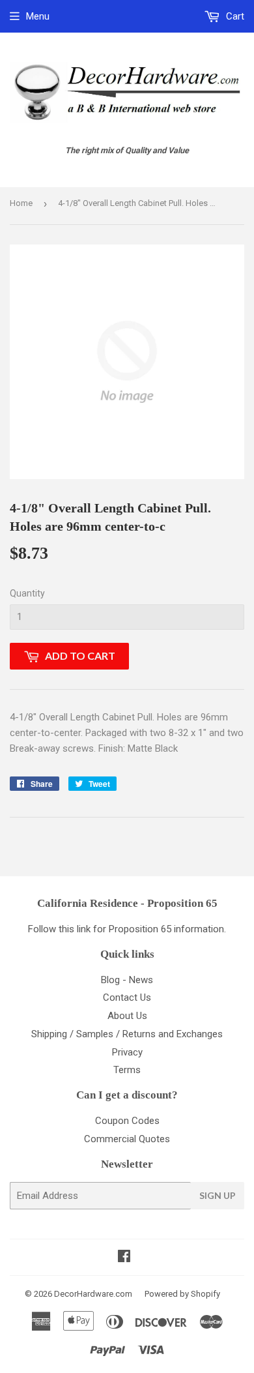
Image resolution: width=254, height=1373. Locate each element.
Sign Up (217, 1195)
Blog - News (127, 980)
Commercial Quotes (127, 1139)
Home (21, 203)
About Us (127, 1016)
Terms (127, 1070)
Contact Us (127, 997)
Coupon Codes (127, 1121)
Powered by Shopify (182, 1294)
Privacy (127, 1052)
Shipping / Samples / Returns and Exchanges (127, 1034)
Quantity (27, 593)
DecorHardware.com (93, 1294)
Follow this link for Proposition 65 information (126, 929)
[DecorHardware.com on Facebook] (124, 1257)
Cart (233, 16)
